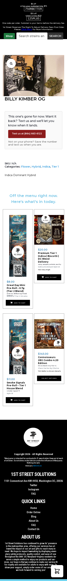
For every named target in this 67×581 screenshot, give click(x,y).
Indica (46, 166)
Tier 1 (55, 166)
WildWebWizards (37, 466)
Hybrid (36, 166)
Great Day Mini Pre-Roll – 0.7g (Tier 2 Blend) (16, 288)
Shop (9, 35)
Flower (25, 166)
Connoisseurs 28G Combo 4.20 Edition (48, 360)
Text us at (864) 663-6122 (27, 133)
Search (55, 36)
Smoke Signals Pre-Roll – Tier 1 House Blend (16, 385)
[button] (11, 63)
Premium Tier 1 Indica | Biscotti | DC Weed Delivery (48, 257)
